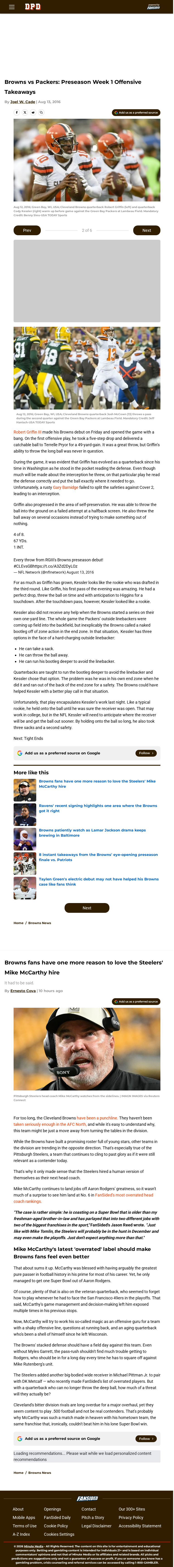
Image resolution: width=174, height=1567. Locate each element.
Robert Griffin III (27, 432)
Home (19, 923)
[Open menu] (11, 7)
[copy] (41, 112)
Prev (27, 230)
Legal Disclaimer (96, 1525)
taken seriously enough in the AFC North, (50, 1124)
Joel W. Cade (22, 102)
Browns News (39, 923)
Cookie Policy (56, 1525)
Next (147, 230)
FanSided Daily (57, 1517)
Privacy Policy (131, 1517)
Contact (89, 1509)
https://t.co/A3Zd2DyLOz (55, 566)
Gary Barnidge (66, 487)
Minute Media (33, 1546)
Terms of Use (25, 1525)
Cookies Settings (59, 1534)
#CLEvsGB (23, 566)
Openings (52, 1509)
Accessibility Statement (140, 1525)
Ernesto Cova (23, 991)
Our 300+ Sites (132, 1509)
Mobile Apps (24, 1517)
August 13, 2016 (80, 572)
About (18, 1509)
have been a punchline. (97, 1118)
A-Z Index (21, 1534)
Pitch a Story (93, 1517)
